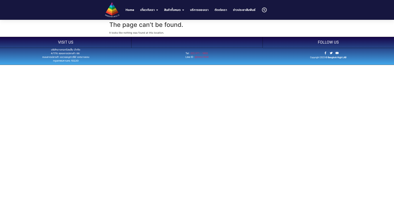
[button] (264, 10)
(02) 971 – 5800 (200, 53)
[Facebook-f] (325, 53)
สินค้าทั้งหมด (172, 10)
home (130, 10)
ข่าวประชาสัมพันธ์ (244, 10)
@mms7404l (202, 57)
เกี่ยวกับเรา (147, 10)
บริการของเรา (199, 10)
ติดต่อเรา (221, 10)
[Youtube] (337, 53)
